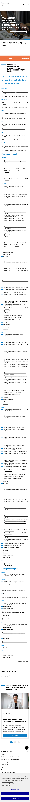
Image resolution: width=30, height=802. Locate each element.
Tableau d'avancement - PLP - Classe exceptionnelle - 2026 (15, 136)
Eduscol (3, 754)
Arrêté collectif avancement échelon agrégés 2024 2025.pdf (16, 179)
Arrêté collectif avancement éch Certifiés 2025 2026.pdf (15, 187)
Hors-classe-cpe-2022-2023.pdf (12, 547)
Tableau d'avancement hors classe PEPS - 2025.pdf (16, 344)
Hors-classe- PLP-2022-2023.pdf (12, 319)
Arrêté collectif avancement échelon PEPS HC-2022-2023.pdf (17, 380)
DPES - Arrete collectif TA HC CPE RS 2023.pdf (15, 523)
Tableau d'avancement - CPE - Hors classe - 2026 (14, 118)
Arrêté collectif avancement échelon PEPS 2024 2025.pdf (16, 352)
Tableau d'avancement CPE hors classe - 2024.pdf (16, 519)
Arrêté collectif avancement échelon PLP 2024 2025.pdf (15, 281)
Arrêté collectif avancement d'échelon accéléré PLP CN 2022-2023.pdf (16, 302)
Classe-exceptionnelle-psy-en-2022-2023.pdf (15, 474)
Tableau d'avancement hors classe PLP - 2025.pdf (16, 270)
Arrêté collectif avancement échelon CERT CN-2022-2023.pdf (16, 235)
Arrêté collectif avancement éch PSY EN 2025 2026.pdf (15, 416)
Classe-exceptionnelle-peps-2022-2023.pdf (15, 390)
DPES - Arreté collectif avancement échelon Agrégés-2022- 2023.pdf (15, 575)
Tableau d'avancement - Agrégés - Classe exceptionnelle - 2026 (15, 92)
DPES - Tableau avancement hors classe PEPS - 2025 (15, 642)
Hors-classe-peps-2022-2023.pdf (12, 394)
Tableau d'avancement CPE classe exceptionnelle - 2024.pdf (16, 516)
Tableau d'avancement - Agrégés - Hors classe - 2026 (15, 96)
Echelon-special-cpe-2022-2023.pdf (13, 545)
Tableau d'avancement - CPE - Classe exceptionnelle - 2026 (15, 114)
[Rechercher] (20, 4)
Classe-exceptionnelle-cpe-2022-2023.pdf (14, 543)
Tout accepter (15, 798)
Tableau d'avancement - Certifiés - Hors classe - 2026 (15, 107)
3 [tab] (19, 742)
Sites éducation (6, 751)
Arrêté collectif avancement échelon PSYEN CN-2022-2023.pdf (16, 470)
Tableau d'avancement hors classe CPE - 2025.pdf (16, 501)
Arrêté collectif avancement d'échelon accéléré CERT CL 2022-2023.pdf (15, 227)
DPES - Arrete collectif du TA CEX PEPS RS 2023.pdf (16, 364)
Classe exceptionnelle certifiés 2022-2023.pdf (15, 243)
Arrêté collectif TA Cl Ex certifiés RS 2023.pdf (15, 218)
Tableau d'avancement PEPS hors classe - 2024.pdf (16, 359)
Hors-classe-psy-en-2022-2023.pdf (13, 478)
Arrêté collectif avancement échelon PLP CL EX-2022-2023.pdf (16, 305)
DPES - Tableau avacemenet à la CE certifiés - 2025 (14, 590)
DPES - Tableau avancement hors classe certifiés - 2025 (15, 597)
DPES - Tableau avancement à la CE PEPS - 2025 (14, 633)
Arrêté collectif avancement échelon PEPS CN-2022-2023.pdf (17, 383)
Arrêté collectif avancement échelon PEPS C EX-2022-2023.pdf (16, 376)
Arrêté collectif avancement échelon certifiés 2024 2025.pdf (16, 204)
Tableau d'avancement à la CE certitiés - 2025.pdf (16, 194)
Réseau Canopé (4, 764)
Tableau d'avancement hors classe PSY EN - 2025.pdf (15, 430)
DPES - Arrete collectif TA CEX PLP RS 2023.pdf (15, 293)
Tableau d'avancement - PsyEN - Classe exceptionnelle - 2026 (15, 146)
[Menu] (27, 4)
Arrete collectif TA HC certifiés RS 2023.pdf (14, 220)
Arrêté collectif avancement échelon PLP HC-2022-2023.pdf (16, 308)
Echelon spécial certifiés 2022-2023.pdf (14, 244)
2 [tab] (15, 742)
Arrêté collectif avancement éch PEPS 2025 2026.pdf (15, 335)
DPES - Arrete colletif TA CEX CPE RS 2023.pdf (15, 521)
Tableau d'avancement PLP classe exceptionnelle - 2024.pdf (16, 290)
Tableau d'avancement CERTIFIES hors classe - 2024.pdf (15, 212)
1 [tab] (11, 742)
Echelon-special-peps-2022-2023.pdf (13, 392)
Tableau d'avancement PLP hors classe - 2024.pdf (16, 287)
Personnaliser (15, 790)
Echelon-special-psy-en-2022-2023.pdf (14, 476)
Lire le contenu (15, 735)
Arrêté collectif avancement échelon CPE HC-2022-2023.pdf (16, 536)
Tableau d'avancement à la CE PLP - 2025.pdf (15, 269)
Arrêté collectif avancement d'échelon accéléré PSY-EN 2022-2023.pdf (16, 461)
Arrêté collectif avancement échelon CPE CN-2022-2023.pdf (16, 539)
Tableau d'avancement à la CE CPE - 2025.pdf (15, 499)
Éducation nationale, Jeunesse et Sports (10, 759)
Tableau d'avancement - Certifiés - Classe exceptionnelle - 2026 (15, 103)
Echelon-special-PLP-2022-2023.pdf (13, 317)
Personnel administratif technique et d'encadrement (14, 720)
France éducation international (8, 772)
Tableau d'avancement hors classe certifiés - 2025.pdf (15, 197)
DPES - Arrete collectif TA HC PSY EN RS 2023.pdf (16, 453)
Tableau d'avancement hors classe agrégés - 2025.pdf (15, 171)
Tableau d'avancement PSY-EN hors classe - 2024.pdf (15, 446)
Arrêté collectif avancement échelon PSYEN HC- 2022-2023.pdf (16, 467)
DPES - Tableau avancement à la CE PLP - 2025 (13, 612)
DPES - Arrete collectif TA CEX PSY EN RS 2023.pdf (16, 451)
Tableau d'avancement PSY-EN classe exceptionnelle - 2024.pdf (13, 449)
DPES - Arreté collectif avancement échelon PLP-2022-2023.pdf (16, 604)
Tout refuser (15, 794)
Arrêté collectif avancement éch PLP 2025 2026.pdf (16, 262)
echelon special (6, 254)
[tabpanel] (15, 716)
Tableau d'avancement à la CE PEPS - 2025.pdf (15, 342)
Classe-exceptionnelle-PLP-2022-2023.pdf (14, 315)
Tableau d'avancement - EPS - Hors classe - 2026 (14, 129)
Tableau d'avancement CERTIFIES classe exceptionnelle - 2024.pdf (14, 216)
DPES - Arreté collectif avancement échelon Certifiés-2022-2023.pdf (15, 582)
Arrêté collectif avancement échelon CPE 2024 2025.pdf (15, 508)
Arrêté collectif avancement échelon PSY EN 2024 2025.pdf (16, 438)
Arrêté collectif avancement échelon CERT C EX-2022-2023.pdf (16, 231)
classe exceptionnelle (8, 252)
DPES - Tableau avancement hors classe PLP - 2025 (15, 619)
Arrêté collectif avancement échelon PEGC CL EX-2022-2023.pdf (16, 564)
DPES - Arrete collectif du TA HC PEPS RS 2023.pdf (16, 366)
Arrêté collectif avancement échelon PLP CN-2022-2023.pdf (16, 311)
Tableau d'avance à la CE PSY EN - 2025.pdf (15, 427)
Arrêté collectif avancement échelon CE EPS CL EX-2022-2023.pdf (16, 410)
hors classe (5, 256)
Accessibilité (23, 4)
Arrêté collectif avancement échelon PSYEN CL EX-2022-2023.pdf (16, 464)
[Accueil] (5, 4)
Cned (2, 767)
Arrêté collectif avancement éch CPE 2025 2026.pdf (16, 489)
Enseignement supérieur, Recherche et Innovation (12, 757)
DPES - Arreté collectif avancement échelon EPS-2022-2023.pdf (16, 625)
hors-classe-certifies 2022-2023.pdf (13, 246)
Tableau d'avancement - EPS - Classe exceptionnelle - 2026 (15, 125)
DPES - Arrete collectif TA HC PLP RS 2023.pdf (15, 294)
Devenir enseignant (5, 762)
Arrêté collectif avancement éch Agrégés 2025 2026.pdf (15, 161)
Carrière (6, 676)
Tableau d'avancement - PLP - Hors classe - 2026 (14, 140)
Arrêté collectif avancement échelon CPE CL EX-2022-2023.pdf (16, 533)
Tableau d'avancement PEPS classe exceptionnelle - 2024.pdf (16, 361)
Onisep (2, 769)
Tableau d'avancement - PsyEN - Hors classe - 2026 (14, 150)
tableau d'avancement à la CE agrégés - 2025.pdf (16, 168)
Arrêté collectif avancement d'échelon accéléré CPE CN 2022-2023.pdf (16, 530)
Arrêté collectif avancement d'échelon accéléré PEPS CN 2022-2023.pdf (15, 373)
